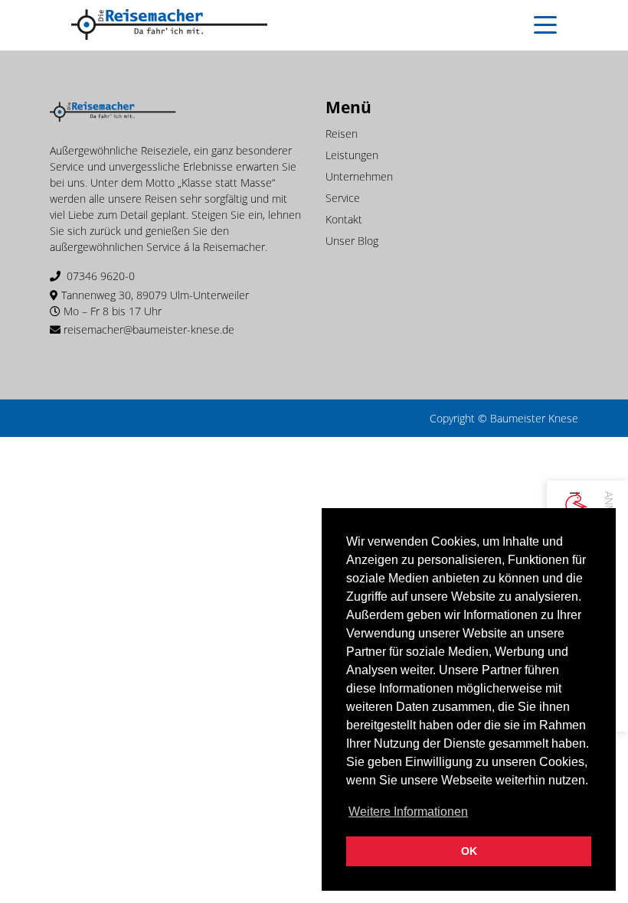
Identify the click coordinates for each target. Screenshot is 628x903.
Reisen (341, 133)
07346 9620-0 (101, 276)
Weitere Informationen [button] (408, 811)
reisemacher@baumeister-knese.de (149, 329)
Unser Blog (351, 240)
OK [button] (469, 851)
